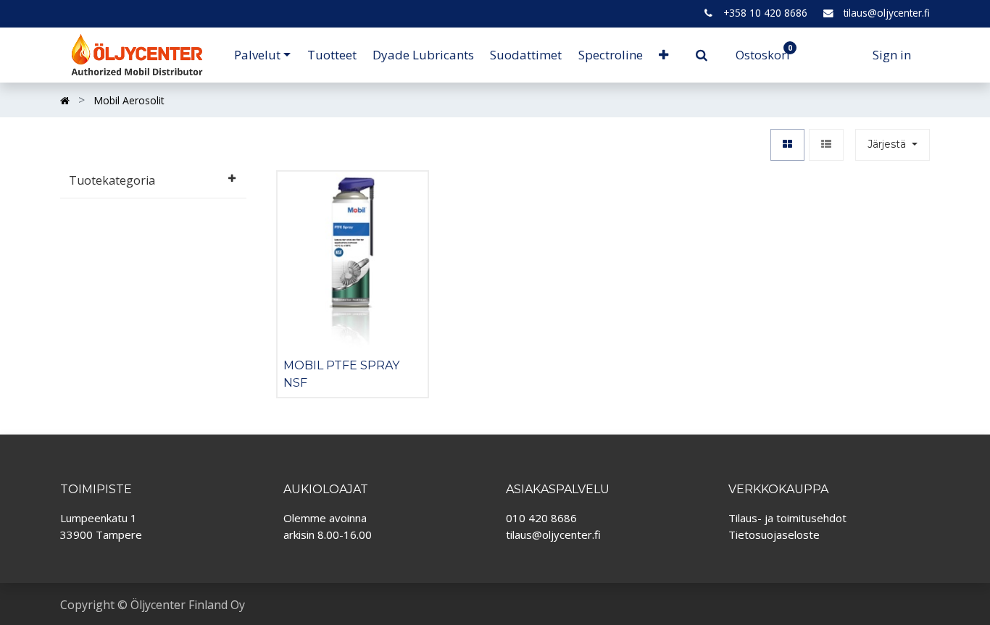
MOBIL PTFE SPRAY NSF (341, 373)
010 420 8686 (541, 518)
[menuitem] (331, 55)
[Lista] (826, 145)
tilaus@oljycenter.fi (887, 13)
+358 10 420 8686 (765, 13)
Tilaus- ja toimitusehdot (787, 518)
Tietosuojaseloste (774, 534)
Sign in (892, 54)
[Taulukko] (787, 145)
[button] (663, 55)
